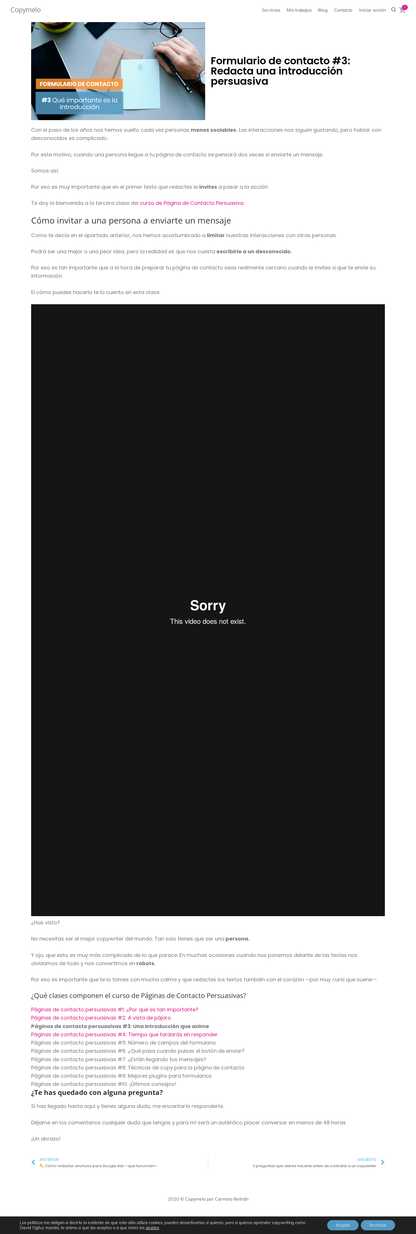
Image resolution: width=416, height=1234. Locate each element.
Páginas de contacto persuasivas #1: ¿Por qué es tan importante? (114, 1009)
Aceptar (343, 1225)
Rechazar (378, 1225)
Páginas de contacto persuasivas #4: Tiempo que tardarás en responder (124, 1034)
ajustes (152, 1227)
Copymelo (25, 9)
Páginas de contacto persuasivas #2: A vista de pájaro (101, 1017)
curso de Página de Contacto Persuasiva (191, 203)
